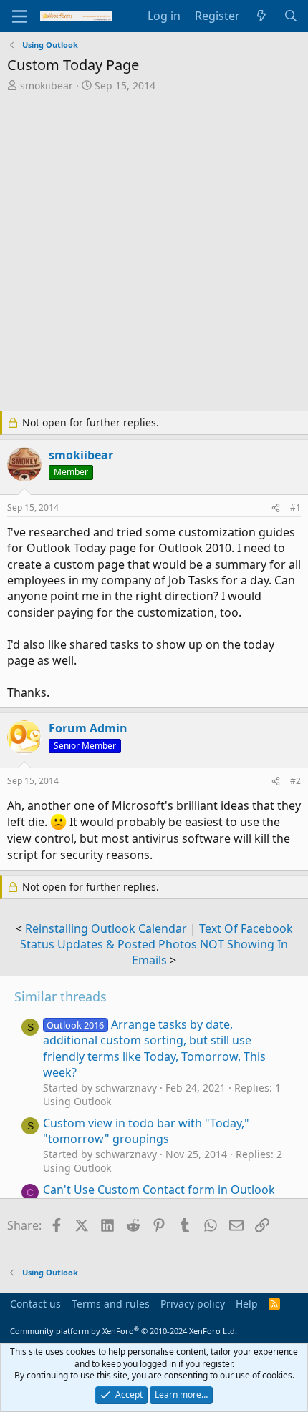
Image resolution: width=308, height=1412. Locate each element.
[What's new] (261, 15)
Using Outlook (77, 1101)
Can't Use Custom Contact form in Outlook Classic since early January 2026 (159, 1197)
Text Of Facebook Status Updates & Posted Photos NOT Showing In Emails (156, 945)
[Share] (275, 508)
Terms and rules (111, 1303)
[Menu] (20, 16)
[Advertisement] (154, 253)
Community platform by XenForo (123, 1330)
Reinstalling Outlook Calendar (106, 928)
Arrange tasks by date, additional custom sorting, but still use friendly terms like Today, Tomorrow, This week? (154, 1048)
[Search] (290, 15)
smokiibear (46, 85)
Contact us (35, 1303)
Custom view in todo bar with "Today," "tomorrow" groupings (146, 1131)
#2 (295, 781)
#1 (295, 507)
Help (247, 1303)
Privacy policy (192, 1303)
